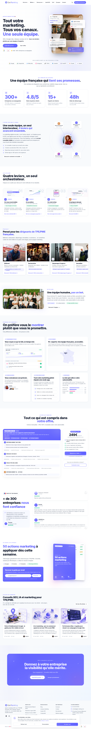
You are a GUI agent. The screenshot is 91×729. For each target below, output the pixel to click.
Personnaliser (45, 724)
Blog (42, 706)
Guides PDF (43, 711)
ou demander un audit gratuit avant (75, 456)
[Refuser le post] (39, 363)
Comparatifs (43, 713)
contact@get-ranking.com (78, 709)
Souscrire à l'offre (75, 453)
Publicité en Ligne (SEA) (30, 710)
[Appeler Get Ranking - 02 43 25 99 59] (72, 2)
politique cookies (45, 720)
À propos (58, 2)
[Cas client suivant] (88, 259)
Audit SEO (47, 2)
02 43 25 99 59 (75, 706)
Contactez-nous (75, 465)
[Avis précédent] (85, 492)
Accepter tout (67, 724)
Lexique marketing (45, 709)
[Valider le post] (41, 363)
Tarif (53, 2)
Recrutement (58, 711)
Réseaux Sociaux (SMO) (30, 712)
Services (25, 2)
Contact (64, 2)
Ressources (39, 2)
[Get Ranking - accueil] (11, 2)
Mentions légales (59, 713)
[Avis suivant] (85, 527)
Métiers (32, 2)
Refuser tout (24, 724)
